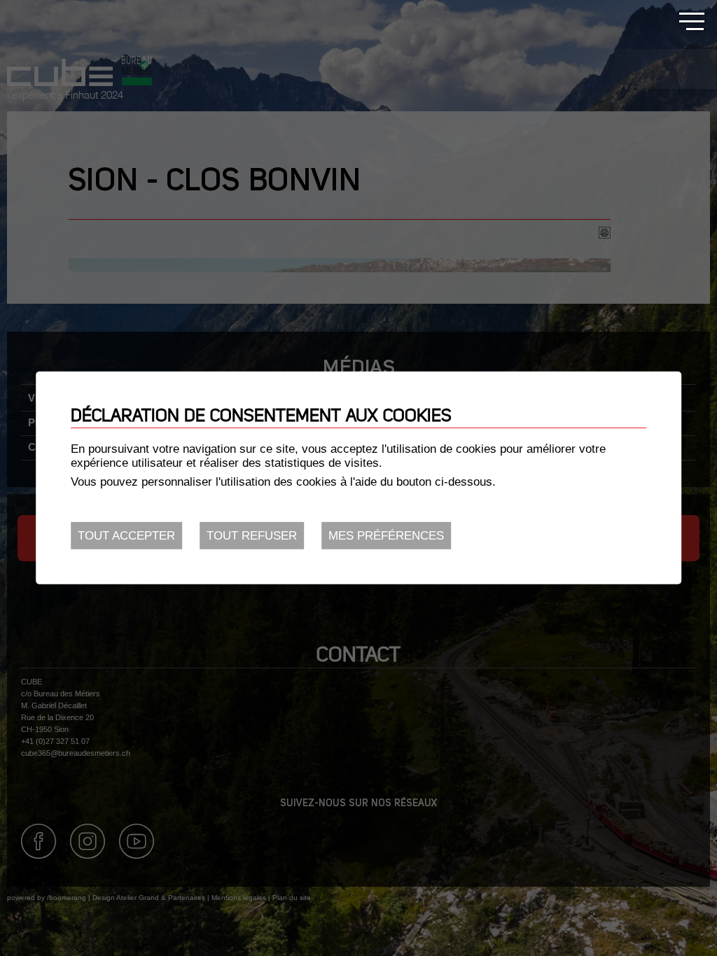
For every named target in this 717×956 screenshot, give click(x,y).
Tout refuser (252, 535)
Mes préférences (386, 535)
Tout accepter (126, 535)
